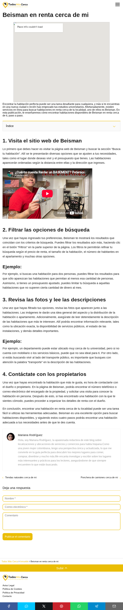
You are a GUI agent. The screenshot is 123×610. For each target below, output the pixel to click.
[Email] (114, 606)
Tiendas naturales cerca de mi (21, 477)
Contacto (7, 596)
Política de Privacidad (13, 592)
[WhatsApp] (79, 606)
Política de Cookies (12, 589)
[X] (44, 606)
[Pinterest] (61, 606)
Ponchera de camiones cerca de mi (99, 477)
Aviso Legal (8, 585)
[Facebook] (9, 606)
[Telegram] (97, 606)
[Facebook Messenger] (26, 606)
